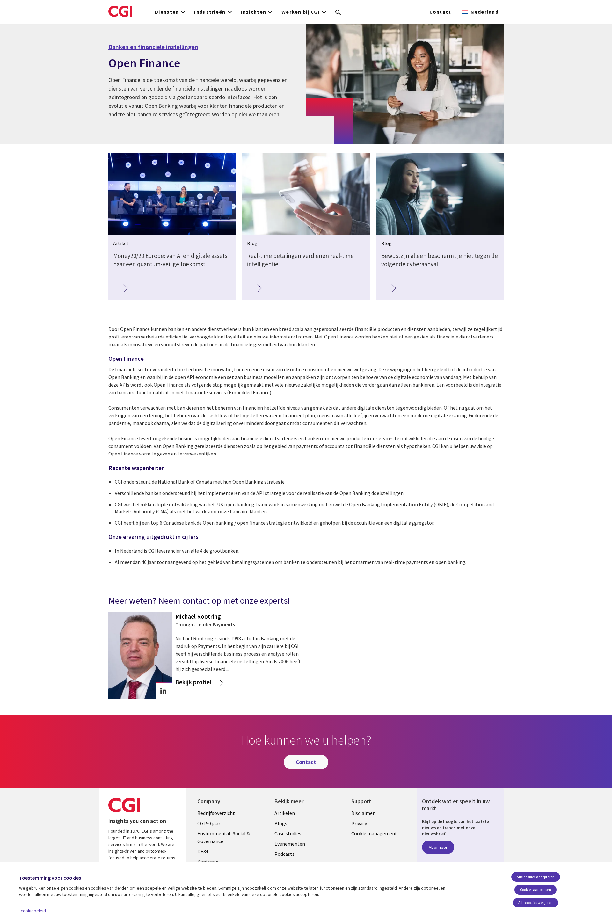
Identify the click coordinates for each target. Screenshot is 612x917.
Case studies (287, 833)
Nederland (484, 12)
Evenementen (289, 844)
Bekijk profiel (193, 682)
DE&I (202, 851)
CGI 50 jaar (208, 823)
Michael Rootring (198, 616)
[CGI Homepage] (120, 11)
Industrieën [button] (209, 12)
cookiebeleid (33, 910)
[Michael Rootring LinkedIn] (163, 690)
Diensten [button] (167, 12)
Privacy (359, 823)
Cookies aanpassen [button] (535, 889)
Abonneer (438, 847)
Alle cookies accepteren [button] (536, 876)
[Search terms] (338, 13)
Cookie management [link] (374, 833)
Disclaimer (363, 813)
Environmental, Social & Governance (223, 837)
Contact (440, 12)
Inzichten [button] (253, 12)
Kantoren (207, 861)
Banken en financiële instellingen (153, 47)
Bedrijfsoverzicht (216, 813)
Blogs (280, 823)
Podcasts (284, 854)
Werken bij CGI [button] (300, 12)
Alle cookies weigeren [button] (535, 902)
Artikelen (284, 813)
